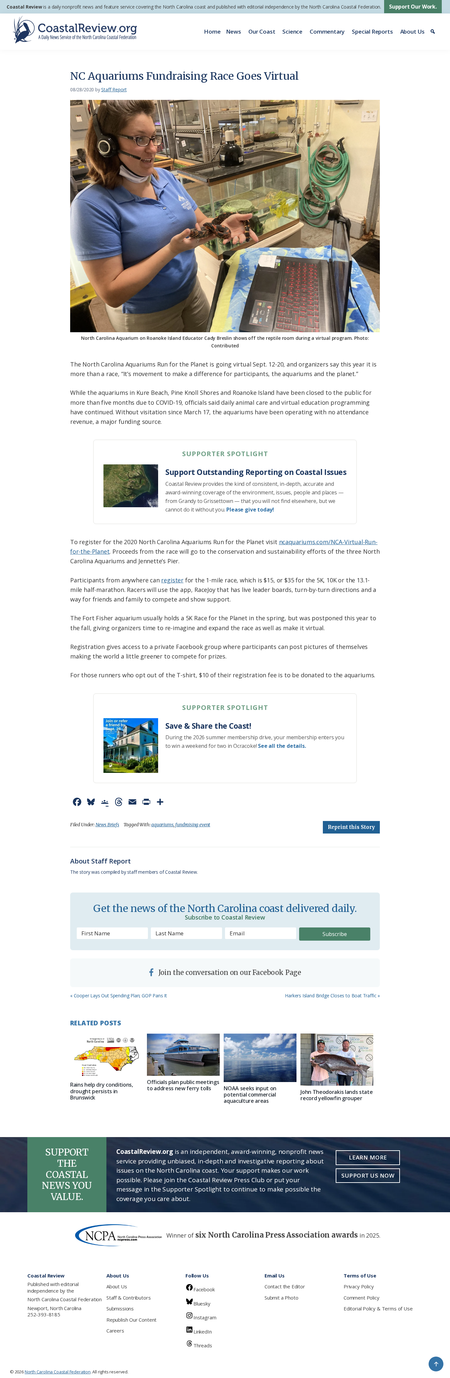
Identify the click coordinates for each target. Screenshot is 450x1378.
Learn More (368, 1157)
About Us (412, 31)
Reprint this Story (351, 827)
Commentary (327, 31)
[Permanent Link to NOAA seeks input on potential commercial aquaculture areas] (260, 1058)
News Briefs (107, 825)
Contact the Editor (285, 1286)
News (233, 31)
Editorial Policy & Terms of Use (378, 1308)
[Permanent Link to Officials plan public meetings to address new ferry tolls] (183, 1055)
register (172, 580)
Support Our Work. (413, 6)
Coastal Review (24, 7)
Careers (115, 1330)
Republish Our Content (131, 1319)
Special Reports (372, 31)
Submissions (120, 1308)
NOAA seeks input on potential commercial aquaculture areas (250, 1094)
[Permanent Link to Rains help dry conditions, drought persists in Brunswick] (106, 1056)
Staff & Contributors (128, 1297)
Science (292, 31)
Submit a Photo (281, 1297)
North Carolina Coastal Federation (64, 1299)
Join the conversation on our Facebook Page (229, 972)
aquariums (162, 825)
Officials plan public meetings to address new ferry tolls (183, 1085)
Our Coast (261, 31)
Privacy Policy (359, 1286)
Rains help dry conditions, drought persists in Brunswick (101, 1091)
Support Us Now (367, 1175)
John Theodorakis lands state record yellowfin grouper (336, 1095)
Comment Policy (361, 1297)
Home (212, 31)
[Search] (433, 32)
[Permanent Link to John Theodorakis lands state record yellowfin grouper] (336, 1060)
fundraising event (192, 825)
